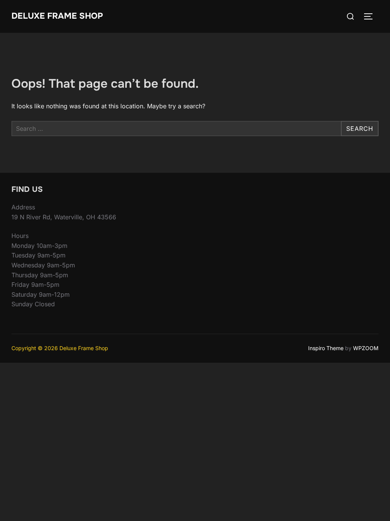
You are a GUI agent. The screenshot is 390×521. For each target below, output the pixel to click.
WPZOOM (366, 348)
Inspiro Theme (326, 348)
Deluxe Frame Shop (57, 16)
